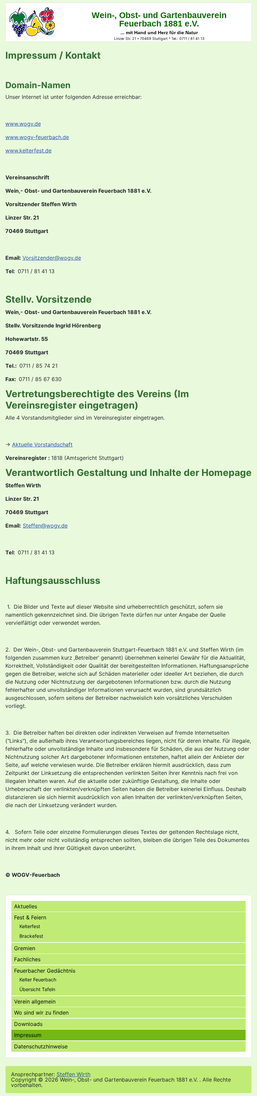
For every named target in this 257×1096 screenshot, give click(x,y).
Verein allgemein (35, 1001)
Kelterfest (29, 926)
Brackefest (31, 936)
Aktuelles (25, 906)
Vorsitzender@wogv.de (51, 257)
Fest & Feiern (30, 917)
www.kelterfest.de (28, 150)
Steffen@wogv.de (45, 525)
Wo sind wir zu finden (41, 1012)
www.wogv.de (23, 123)
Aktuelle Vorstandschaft (42, 444)
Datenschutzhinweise (41, 1046)
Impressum (27, 1035)
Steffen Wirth (73, 1074)
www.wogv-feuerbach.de (37, 137)
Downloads (28, 1024)
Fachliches (27, 959)
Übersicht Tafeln (37, 989)
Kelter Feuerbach (37, 979)
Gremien (24, 948)
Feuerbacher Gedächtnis (44, 970)
